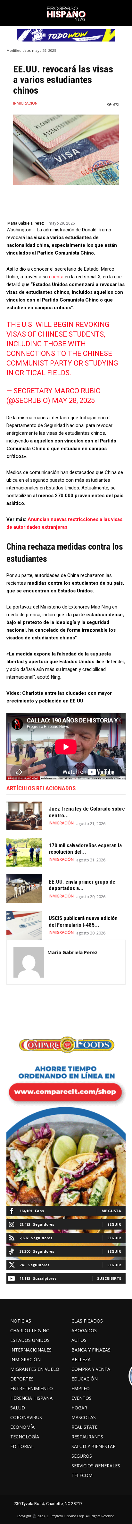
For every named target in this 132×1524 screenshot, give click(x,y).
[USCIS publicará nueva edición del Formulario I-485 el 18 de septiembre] (24, 925)
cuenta (55, 277)
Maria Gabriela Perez (25, 223)
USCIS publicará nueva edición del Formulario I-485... (83, 921)
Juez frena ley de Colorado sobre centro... (87, 811)
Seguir (114, 1224)
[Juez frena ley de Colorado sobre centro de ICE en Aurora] (24, 816)
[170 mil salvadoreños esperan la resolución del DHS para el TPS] (24, 852)
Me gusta (111, 1210)
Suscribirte (109, 1278)
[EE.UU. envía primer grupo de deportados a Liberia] (24, 888)
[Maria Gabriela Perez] (28, 962)
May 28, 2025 (73, 400)
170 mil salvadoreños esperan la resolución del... (85, 848)
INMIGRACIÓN (25, 103)
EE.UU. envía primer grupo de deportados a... (82, 884)
